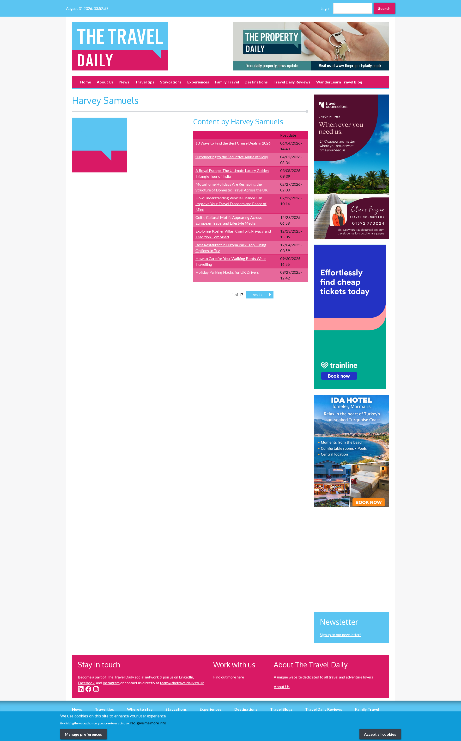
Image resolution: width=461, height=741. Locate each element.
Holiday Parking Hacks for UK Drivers (227, 272)
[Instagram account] (96, 689)
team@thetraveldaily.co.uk (182, 682)
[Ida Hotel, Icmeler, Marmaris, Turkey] (351, 451)
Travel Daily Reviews (291, 82)
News (124, 82)
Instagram (111, 682)
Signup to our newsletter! (340, 634)
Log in (325, 8)
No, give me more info (148, 722)
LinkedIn (186, 677)
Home (85, 82)
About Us (105, 82)
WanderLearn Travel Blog (339, 82)
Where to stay (140, 709)
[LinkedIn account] (81, 689)
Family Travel (227, 82)
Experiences (198, 82)
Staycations (171, 82)
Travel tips (144, 82)
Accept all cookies (380, 734)
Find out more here (228, 677)
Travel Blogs (281, 709)
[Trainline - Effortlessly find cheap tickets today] (351, 317)
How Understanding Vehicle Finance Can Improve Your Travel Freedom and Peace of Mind (231, 204)
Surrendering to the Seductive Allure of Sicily (231, 156)
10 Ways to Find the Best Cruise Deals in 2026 (233, 143)
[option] (311, 46)
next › (257, 294)
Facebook (86, 682)
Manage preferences (83, 734)
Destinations (256, 82)
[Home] (150, 46)
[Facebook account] (88, 689)
